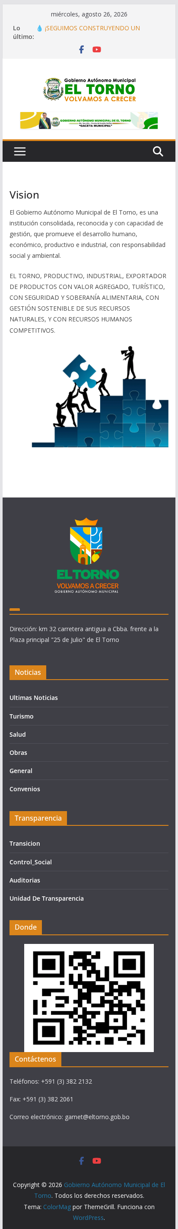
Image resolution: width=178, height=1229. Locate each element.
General (21, 771)
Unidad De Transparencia (47, 898)
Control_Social (31, 862)
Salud (18, 734)
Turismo (22, 716)
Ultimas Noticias (34, 697)
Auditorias (25, 880)
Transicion (25, 843)
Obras (18, 752)
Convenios (25, 789)
